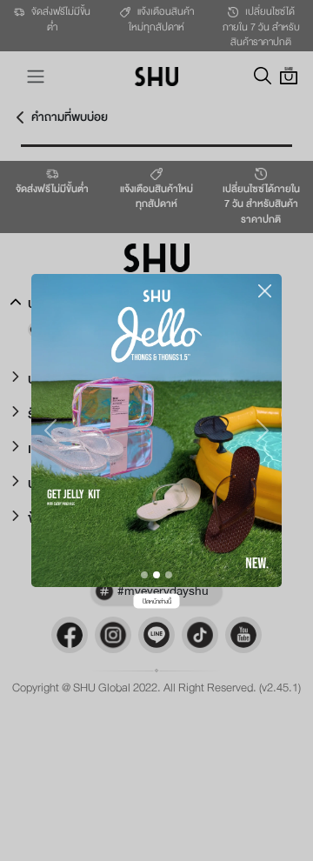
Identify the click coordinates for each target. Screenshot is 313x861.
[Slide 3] (168, 575)
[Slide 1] (144, 575)
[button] (50, 430)
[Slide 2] (156, 575)
